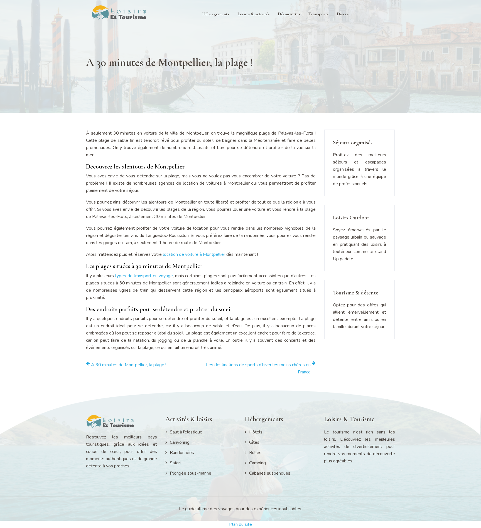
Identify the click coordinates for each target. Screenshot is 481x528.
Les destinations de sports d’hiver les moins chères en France (258, 368)
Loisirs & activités (253, 14)
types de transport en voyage (144, 276)
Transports (318, 14)
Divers (343, 14)
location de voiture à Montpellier (194, 254)
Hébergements (215, 14)
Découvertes (289, 14)
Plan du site (240, 524)
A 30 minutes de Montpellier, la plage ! (128, 365)
